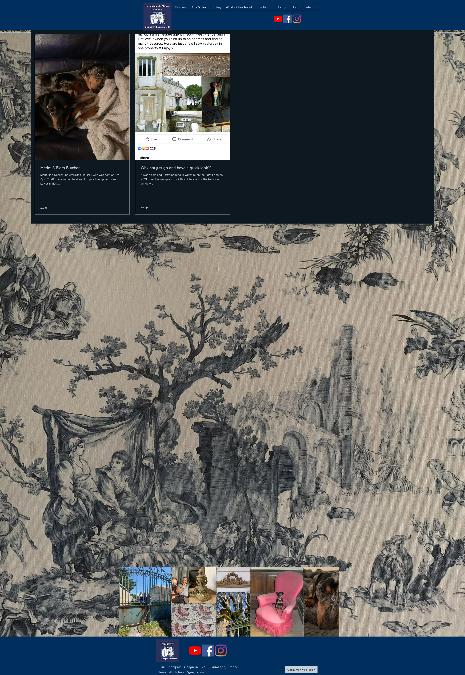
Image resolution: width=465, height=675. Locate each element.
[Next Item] (333, 601)
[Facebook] (287, 19)
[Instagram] (297, 19)
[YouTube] (278, 19)
